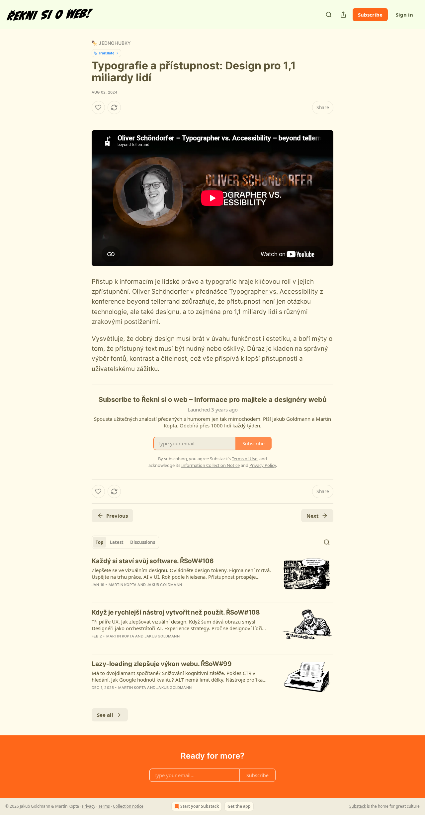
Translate (106, 52)
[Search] (328, 14)
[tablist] (125, 542)
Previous (117, 515)
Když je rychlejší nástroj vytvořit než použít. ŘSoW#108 (176, 612)
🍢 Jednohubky (111, 43)
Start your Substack (199, 806)
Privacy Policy (262, 465)
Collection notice (128, 806)
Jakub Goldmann (164, 584)
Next (312, 515)
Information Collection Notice (210, 465)
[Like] (98, 107)
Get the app (239, 806)
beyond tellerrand (153, 301)
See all (105, 714)
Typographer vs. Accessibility (273, 291)
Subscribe (370, 14)
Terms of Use (244, 459)
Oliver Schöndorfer (160, 291)
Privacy (88, 806)
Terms (104, 806)
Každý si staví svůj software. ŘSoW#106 (153, 561)
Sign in (404, 14)
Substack (357, 806)
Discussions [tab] (142, 542)
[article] (212, 577)
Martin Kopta (122, 584)
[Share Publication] (343, 14)
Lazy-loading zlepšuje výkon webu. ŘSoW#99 (162, 664)
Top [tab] (99, 542)
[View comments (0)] (154, 593)
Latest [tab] (117, 542)
